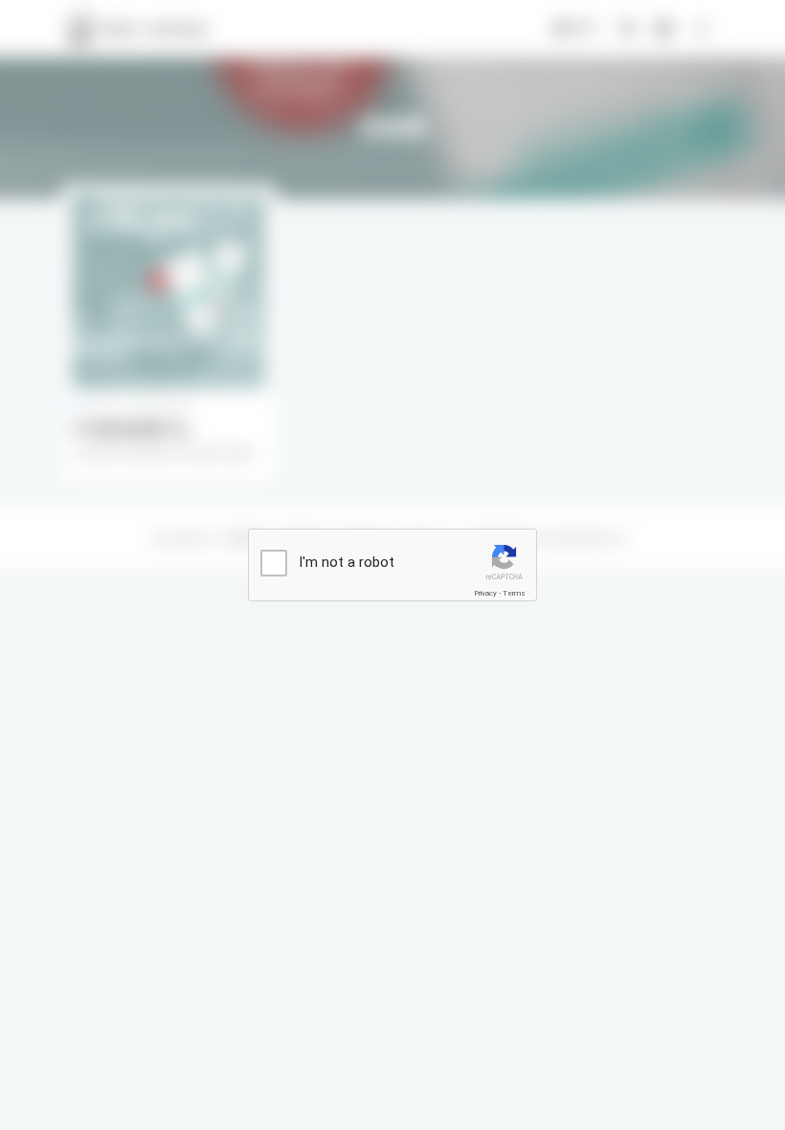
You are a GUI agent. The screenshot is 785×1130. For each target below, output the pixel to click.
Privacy (485, 593)
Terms (514, 593)
